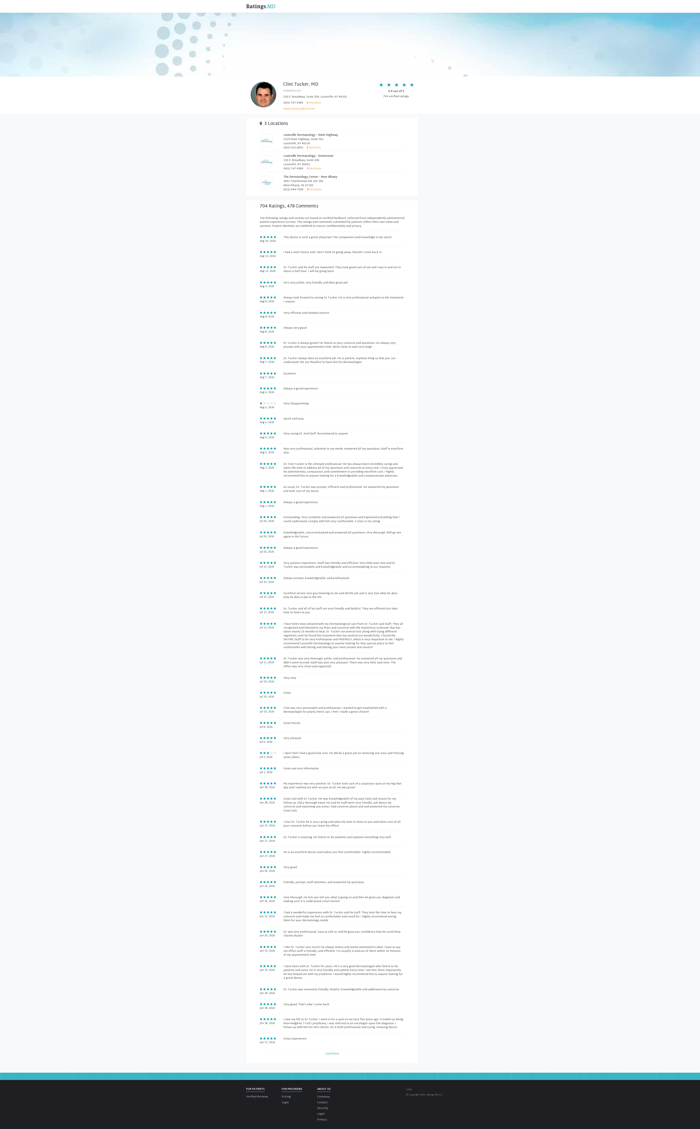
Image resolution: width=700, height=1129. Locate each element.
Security (322, 1108)
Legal (320, 1113)
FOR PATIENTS (255, 1089)
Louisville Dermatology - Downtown (308, 156)
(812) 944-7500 (293, 189)
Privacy (322, 1119)
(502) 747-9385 (293, 102)
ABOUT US (324, 1089)
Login (285, 1102)
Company (323, 1096)
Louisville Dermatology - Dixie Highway (310, 135)
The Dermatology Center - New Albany (310, 177)
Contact (322, 1102)
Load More (332, 1054)
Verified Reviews (257, 1096)
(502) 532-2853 (293, 147)
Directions (315, 103)
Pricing (286, 1096)
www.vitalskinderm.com (299, 108)
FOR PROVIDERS (292, 1089)
